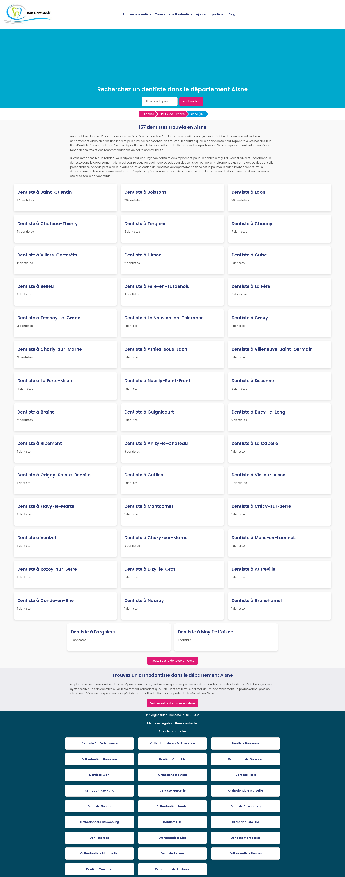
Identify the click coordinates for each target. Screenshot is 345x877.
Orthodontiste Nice (172, 838)
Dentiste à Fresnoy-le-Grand (49, 318)
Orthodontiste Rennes (245, 853)
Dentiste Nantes (99, 806)
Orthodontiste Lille (245, 822)
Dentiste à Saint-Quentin (44, 192)
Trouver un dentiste (137, 14)
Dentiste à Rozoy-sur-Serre (47, 569)
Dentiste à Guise (249, 255)
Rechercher (191, 101)
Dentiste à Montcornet (148, 506)
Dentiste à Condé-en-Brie (45, 600)
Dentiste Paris (245, 775)
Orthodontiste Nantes (172, 806)
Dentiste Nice (99, 838)
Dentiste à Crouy (249, 318)
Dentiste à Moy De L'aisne (205, 632)
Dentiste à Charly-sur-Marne (49, 349)
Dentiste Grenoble (172, 759)
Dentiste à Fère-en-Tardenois (156, 286)
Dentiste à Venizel (36, 538)
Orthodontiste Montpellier (99, 853)
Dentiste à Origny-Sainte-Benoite (54, 475)
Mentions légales (159, 723)
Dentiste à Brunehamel (256, 600)
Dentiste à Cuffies (143, 475)
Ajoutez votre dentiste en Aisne (172, 661)
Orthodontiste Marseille (245, 791)
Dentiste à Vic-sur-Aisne (258, 475)
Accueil (149, 114)
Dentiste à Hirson (143, 255)
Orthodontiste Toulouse (172, 869)
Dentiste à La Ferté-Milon (44, 381)
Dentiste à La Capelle (254, 443)
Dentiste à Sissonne (252, 381)
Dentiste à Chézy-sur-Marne (155, 538)
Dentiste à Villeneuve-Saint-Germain (272, 349)
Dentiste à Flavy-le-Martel (46, 506)
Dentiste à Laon (248, 192)
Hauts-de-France (172, 114)
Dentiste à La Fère (250, 286)
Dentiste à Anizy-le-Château (156, 443)
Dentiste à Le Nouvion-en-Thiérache (164, 318)
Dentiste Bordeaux (245, 743)
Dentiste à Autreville (253, 569)
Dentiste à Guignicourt (149, 412)
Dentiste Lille (172, 822)
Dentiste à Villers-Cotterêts (47, 255)
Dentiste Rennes (172, 853)
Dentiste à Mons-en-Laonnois (264, 538)
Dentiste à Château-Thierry (47, 224)
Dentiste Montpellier (245, 838)
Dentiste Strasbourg (246, 806)
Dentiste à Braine (36, 412)
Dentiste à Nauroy (144, 600)
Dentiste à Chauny (251, 224)
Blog (232, 14)
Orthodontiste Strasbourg (99, 822)
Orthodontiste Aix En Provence (172, 743)
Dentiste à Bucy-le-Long (258, 412)
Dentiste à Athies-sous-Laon (155, 349)
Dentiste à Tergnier (145, 224)
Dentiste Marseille (172, 791)
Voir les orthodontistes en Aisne (172, 703)
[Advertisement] (172, 58)
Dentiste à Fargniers (93, 632)
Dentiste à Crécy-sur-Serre (261, 506)
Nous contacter (186, 723)
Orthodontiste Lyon (172, 775)
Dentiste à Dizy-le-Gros (150, 569)
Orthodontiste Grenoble (245, 759)
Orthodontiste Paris (99, 791)
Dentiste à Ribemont (39, 443)
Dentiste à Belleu (35, 286)
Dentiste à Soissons (145, 192)
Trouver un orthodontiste (173, 14)
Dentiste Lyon (99, 775)
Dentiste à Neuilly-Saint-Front (157, 381)
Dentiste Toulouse (99, 869)
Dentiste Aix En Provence (99, 743)
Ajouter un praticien (210, 14)
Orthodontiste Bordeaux (99, 759)
